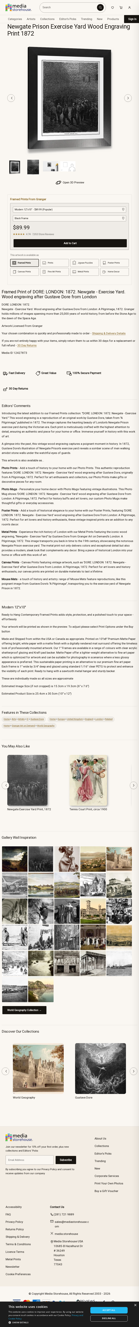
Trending (86, 19)
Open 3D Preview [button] (73, 182)
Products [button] (113, 19)
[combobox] (69, 7)
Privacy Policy (14, 1222)
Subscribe (66, 1160)
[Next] (128, 98)
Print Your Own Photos (109, 1183)
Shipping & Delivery (18, 1236)
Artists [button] (31, 19)
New (100, 19)
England (89, 719)
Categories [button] (15, 19)
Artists (21, 719)
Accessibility (14, 1207)
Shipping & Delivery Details (109, 333)
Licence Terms (15, 1251)
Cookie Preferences (18, 1274)
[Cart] (121, 7)
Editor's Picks (67, 19)
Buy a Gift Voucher (106, 1191)
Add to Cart (70, 243)
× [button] (135, 1305)
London (99, 719)
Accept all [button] (109, 1310)
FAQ (8, 1214)
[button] (47, 1322)
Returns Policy (15, 1229)
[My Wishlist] (112, 7)
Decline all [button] (109, 1318)
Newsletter (12, 1266)
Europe (61, 719)
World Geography (45, 725)
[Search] (100, 7)
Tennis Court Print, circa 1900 (88, 809)
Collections (47, 19)
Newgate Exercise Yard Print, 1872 (29, 809)
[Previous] (11, 98)
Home (7, 719)
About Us (100, 1138)
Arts (14, 719)
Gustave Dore (37, 719)
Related (109, 719)
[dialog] (69, 1314)
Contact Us (57, 1207)
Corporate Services (107, 1176)
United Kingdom (75, 719)
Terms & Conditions (18, 1244)
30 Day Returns (27, 345)
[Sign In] (129, 7)
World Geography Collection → (24, 1010)
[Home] (21, 7)
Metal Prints (13, 1259)
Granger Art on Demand (23, 725)
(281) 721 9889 (64, 1214)
